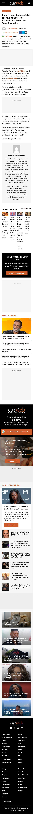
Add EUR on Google (11, 32)
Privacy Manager (6, 801)
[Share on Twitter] (23, 32)
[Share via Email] (25, 32)
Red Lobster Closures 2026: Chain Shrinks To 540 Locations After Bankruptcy (16, 658)
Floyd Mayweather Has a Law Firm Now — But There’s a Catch (16, 350)
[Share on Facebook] (20, 32)
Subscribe (12, 461)
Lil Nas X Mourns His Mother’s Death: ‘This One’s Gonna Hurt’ (16, 508)
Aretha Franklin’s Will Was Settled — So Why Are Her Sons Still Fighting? (16, 676)
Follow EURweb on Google (18, 431)
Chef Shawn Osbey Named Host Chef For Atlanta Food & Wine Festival (20, 555)
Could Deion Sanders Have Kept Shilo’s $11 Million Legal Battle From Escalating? (15, 337)
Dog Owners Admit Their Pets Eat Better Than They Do (16, 624)
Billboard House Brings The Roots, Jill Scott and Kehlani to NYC (16, 694)
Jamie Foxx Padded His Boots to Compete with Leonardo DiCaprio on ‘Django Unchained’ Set (16, 640)
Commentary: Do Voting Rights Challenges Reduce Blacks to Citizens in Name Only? (15, 357)
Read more (12, 525)
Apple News (6, 11)
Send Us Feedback (16, 273)
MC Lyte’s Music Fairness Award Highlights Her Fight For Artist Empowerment (15, 344)
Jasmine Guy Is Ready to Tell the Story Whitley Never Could (20, 534)
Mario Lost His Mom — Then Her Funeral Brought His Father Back (20, 587)
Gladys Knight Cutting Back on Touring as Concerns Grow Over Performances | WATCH (16, 363)
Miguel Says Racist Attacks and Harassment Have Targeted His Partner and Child (20, 565)
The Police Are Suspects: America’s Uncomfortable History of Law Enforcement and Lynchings (20, 544)
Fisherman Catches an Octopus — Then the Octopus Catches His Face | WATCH (16, 711)
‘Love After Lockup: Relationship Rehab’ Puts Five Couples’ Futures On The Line (19, 576)
